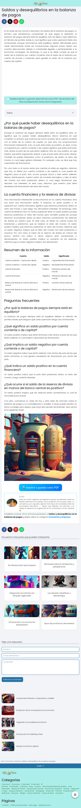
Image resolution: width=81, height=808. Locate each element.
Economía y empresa (53, 789)
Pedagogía (40, 791)
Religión (23, 793)
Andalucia (24, 786)
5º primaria (35, 784)
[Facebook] (4, 21)
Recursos (14, 793)
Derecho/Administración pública (54, 786)
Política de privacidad (19, 805)
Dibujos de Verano (18, 789)
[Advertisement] (40, 79)
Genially (66, 789)
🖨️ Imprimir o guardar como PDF (40, 487)
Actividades (14, 786)
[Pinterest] (15, 21)
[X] (10, 21)
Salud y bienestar (33, 793)
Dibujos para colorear (35, 789)
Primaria (59, 791)
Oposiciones (29, 791)
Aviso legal (33, 805)
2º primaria (6, 784)
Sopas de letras (48, 793)
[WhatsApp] (21, 21)
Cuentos (37, 786)
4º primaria (25, 784)
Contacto (5, 805)
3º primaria (15, 784)
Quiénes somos (44, 805)
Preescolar (50, 791)
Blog (31, 786)
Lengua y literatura (16, 791)
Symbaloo (59, 793)
